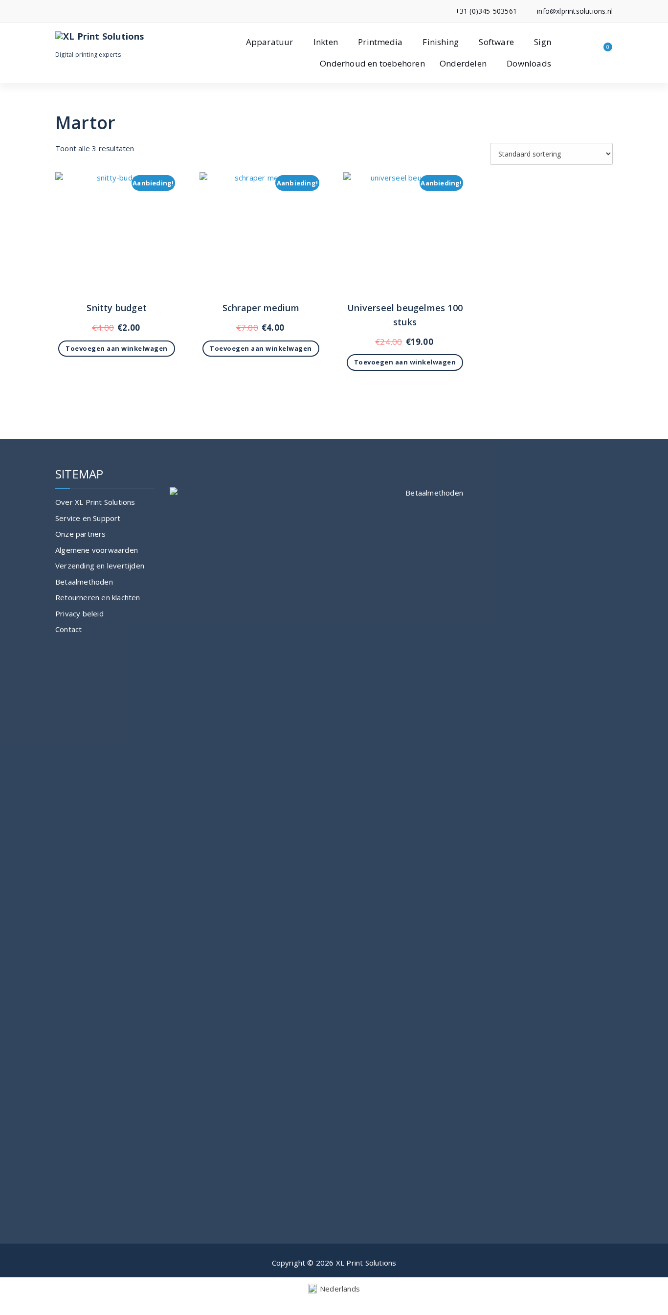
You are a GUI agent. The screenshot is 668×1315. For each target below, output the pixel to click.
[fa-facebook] (58, 11)
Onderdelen (463, 63)
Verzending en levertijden (99, 565)
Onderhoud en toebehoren (372, 63)
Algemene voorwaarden (96, 550)
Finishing (441, 41)
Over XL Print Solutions (95, 502)
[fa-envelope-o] (72, 11)
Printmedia (380, 41)
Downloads (529, 63)
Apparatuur (269, 41)
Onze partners (80, 534)
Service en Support (88, 518)
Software (496, 41)
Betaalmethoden (84, 582)
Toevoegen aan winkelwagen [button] (117, 348)
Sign (542, 41)
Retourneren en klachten (97, 597)
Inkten (325, 41)
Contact (68, 629)
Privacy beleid (79, 613)
